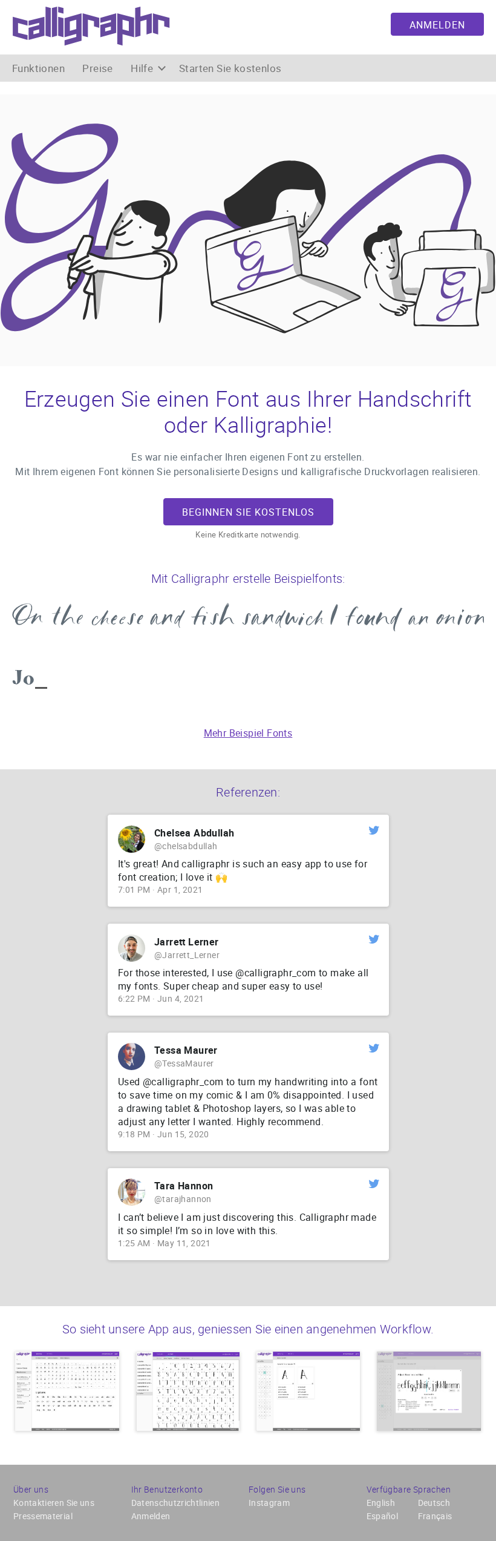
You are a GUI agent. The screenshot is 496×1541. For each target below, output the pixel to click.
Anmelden (437, 24)
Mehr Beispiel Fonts (248, 733)
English (381, 1502)
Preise (97, 68)
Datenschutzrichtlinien (175, 1502)
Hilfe (143, 68)
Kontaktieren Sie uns (53, 1502)
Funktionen (38, 68)
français (435, 1516)
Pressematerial (43, 1516)
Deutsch (434, 1502)
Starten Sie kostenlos (230, 68)
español (382, 1516)
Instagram (269, 1502)
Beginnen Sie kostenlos (248, 512)
